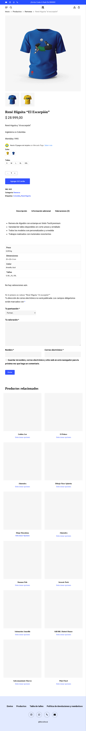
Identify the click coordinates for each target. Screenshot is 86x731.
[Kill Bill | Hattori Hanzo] (64, 609)
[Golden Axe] (22, 412)
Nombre (9, 350)
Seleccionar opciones (22, 437)
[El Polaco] (64, 412)
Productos (17, 12)
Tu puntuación (12, 308)
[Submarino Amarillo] (22, 609)
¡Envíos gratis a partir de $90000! (42, 2)
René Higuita (26, 196)
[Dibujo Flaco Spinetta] (64, 461)
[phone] (17, 2)
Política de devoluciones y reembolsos (65, 706)
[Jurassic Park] (64, 560)
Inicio (7, 12)
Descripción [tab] (21, 211)
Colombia (16, 196)
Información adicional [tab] (41, 211)
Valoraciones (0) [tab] (62, 211)
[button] (6, 7)
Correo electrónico (54, 350)
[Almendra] (22, 461)
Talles (7, 160)
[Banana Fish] (22, 560)
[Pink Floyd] (64, 659)
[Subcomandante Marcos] (22, 659)
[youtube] (6, 2)
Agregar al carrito (17, 181)
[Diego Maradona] (22, 511)
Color (7, 149)
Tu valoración (12, 320)
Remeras (28, 12)
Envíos (10, 706)
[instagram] (10, 2)
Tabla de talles (36, 706)
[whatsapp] (13, 2)
